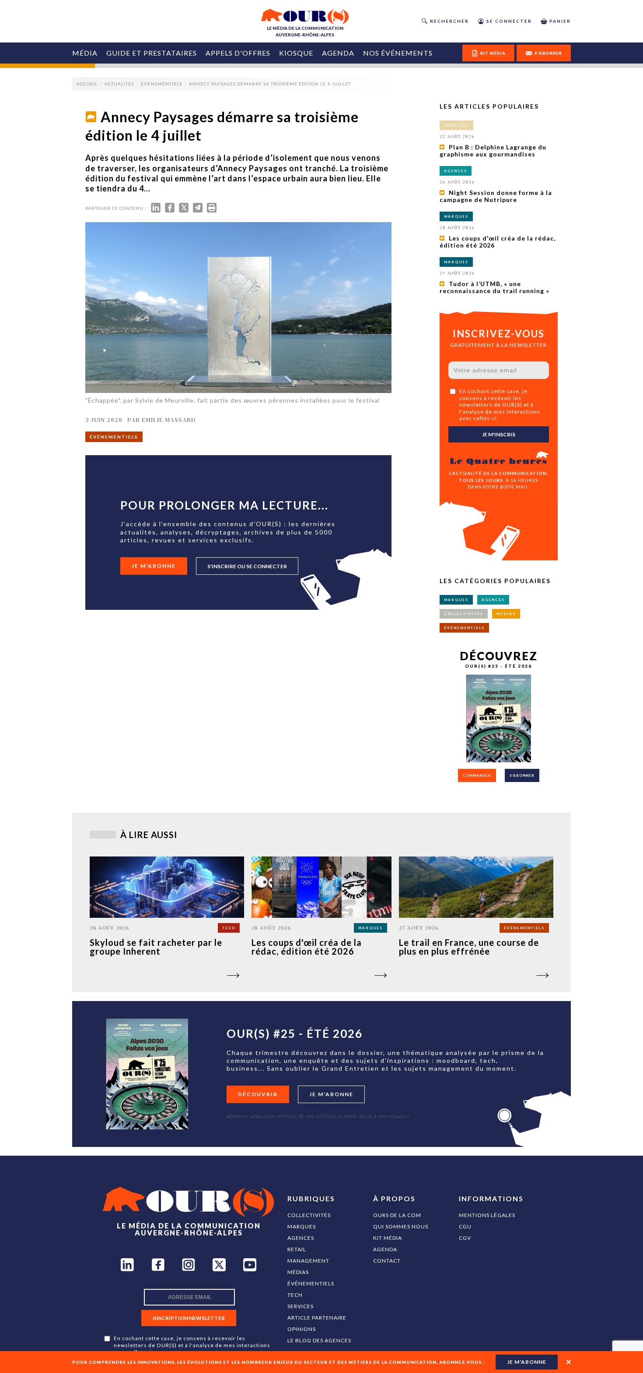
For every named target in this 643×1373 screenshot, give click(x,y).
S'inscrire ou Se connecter (247, 566)
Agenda (338, 53)
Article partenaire (316, 1317)
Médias (298, 1272)
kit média (493, 53)
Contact (387, 1260)
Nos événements (398, 53)
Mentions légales (487, 1215)
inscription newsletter (189, 1318)
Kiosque (296, 53)
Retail (296, 1249)
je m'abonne (526, 1362)
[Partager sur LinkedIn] (156, 209)
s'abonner (548, 53)
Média (85, 53)
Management (308, 1260)
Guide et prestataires (151, 53)
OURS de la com (397, 1215)
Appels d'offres (238, 53)
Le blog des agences (319, 1340)
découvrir (258, 1094)
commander (477, 775)
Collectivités (309, 1215)
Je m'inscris (498, 434)
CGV (465, 1238)
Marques (301, 1226)
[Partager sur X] (184, 209)
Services (300, 1306)
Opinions (301, 1329)
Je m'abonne (154, 566)
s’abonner (522, 775)
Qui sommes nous (400, 1226)
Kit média (387, 1238)
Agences (300, 1238)
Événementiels (310, 1283)
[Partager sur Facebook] (170, 209)
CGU (465, 1226)
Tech (295, 1295)
